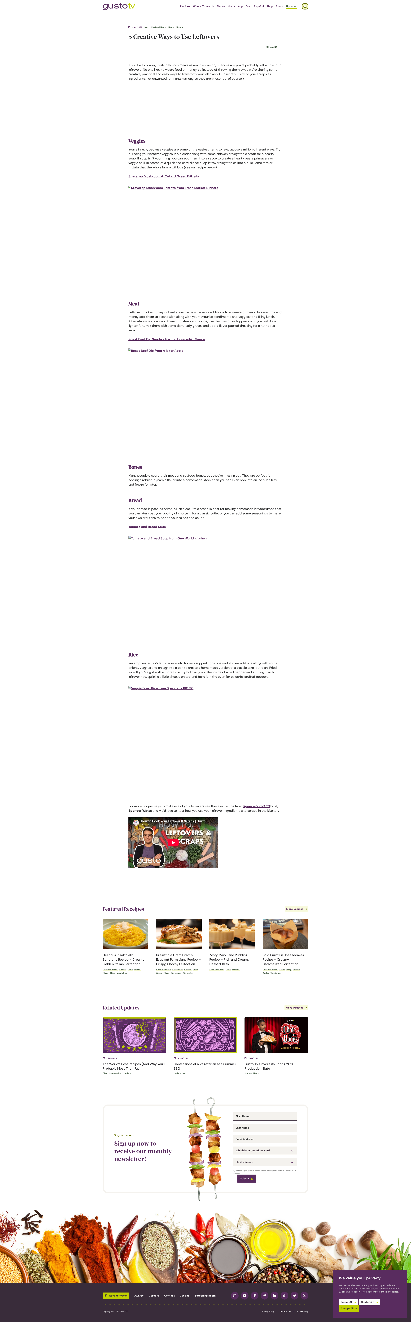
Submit (244, 1178)
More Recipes (294, 909)
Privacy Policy (268, 1311)
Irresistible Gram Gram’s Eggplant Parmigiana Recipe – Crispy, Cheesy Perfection (178, 959)
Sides (112, 973)
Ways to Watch (118, 1295)
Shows (221, 6)
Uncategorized (115, 1073)
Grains (137, 970)
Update (179, 27)
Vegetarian (188, 973)
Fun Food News (158, 27)
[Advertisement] (205, 107)
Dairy (130, 970)
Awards (139, 1295)
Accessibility (302, 1311)
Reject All (346, 1302)
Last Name (242, 1127)
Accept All (347, 1308)
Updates (291, 6)
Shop (270, 6)
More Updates (294, 1007)
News (171, 27)
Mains (105, 973)
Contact (169, 1295)
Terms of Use (285, 1311)
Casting (185, 1295)
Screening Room (205, 1295)
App (240, 6)
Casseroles (177, 970)
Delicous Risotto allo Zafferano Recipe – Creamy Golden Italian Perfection (123, 959)
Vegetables (122, 973)
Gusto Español (255, 6)
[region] (370, 1294)
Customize (367, 1302)
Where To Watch (203, 6)
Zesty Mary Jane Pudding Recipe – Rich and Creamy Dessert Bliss (229, 959)
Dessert (235, 970)
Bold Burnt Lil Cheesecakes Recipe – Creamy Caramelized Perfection (283, 959)
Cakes (282, 970)
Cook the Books (110, 970)
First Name (242, 1116)
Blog (146, 27)
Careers (154, 1295)
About (279, 6)
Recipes (185, 6)
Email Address (245, 1139)
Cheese (122, 970)
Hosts (231, 6)
